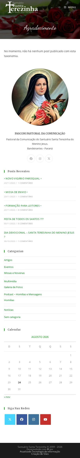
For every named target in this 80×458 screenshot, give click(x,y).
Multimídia (10, 281)
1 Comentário (25, 183)
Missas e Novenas (14, 273)
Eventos (8, 267)
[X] (49, 158)
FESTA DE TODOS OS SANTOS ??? (24, 219)
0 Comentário (25, 210)
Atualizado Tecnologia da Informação (40, 451)
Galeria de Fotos (13, 287)
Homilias (9, 300)
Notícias (8, 310)
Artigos (8, 260)
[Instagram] (40, 158)
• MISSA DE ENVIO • (16, 192)
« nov (7, 397)
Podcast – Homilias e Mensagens (23, 294)
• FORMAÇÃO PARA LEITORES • (22, 205)
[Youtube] (45, 419)
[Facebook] (31, 158)
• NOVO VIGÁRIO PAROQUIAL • (23, 178)
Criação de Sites (40, 453)
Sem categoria (12, 317)
